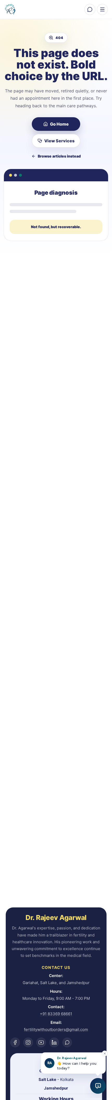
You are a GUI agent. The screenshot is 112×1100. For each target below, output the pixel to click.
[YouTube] (41, 1042)
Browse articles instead (59, 156)
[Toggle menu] (102, 9)
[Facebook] (15, 1042)
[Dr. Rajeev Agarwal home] (11, 9)
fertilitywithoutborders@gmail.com (56, 1029)
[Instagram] (28, 1042)
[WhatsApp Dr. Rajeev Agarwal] (89, 9)
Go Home (59, 124)
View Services (59, 140)
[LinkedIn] (54, 1042)
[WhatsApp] (67, 1042)
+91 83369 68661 (56, 1013)
